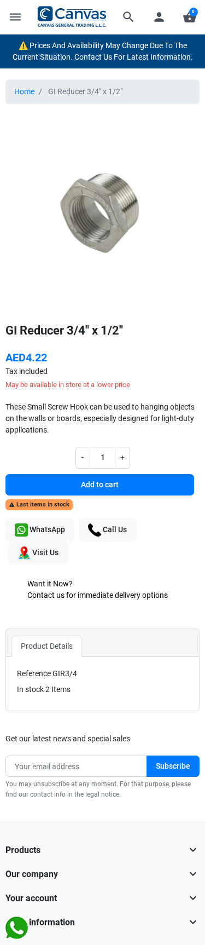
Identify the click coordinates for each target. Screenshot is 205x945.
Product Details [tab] (47, 646)
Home (24, 91)
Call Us (114, 529)
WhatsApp (46, 529)
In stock (30, 689)
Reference (34, 673)
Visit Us (44, 552)
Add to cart (100, 484)
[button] (128, 17)
